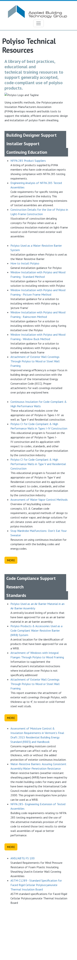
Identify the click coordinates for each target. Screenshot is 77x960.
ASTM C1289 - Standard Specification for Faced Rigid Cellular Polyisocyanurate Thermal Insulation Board (36, 885)
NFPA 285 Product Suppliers (28, 160)
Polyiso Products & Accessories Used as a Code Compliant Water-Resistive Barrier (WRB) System (36, 630)
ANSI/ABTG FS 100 (22, 858)
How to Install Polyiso (24, 263)
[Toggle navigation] (38, 23)
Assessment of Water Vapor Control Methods (39, 499)
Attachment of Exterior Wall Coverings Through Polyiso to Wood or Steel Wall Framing (35, 361)
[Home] (37, 6)
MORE (11, 560)
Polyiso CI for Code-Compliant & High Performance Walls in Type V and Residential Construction (38, 464)
